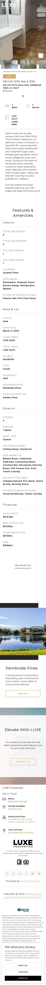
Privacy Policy (34, 894)
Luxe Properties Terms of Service (23, 897)
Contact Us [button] (23, 762)
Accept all (23, 978)
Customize (23, 972)
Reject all (23, 965)
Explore (23, 694)
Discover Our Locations (20, 833)
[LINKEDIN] (19, 873)
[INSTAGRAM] (13, 873)
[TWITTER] (26, 873)
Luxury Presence (30, 881)
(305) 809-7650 (15, 809)
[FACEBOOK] (7, 873)
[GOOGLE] (39, 873)
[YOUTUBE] (32, 873)
